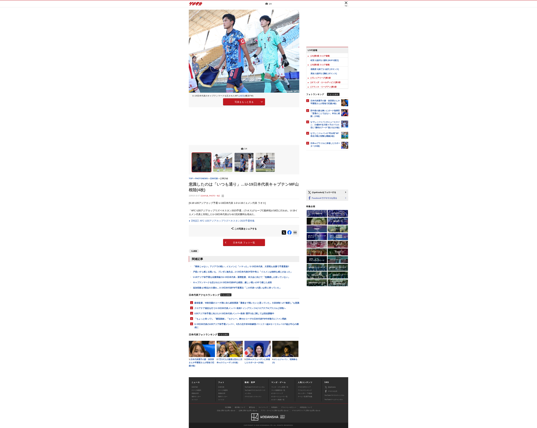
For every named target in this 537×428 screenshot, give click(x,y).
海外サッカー (196, 396)
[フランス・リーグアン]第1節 (324, 87)
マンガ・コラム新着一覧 (279, 387)
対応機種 (228, 407)
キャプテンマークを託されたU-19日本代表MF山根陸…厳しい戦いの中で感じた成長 (232, 282)
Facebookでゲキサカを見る (324, 198)
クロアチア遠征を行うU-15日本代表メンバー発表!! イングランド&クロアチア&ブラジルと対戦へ (240, 308)
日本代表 (195, 387)
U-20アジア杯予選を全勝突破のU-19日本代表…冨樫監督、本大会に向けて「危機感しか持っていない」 (241, 277)
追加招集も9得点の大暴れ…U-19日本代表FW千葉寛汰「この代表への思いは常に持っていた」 (237, 287)
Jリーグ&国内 (196, 390)
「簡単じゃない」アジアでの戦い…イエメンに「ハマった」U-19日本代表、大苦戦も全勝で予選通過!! (241, 266)
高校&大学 (195, 393)
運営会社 (252, 407)
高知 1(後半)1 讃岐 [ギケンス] (324, 73)
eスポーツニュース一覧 (279, 396)
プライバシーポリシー (288, 407)
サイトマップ (263, 407)
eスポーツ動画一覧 (277, 399)
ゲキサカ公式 (332, 391)
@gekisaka (332, 387)
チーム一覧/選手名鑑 (305, 396)
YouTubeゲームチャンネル (333, 399)
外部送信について (306, 407)
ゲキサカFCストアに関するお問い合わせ (306, 410)
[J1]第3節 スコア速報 (320, 56)
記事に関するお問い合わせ (248, 410)
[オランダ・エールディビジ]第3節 (326, 82)
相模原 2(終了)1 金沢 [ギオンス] (325, 69)
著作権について (240, 407)
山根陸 (241, 96)
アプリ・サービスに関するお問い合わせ (274, 410)
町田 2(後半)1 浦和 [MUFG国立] (325, 60)
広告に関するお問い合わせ (226, 410)
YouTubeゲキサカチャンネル (255, 387)
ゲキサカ (196, 4)
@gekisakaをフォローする (323, 192)
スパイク (195, 399)
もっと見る (226, 295)
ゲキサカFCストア (304, 387)
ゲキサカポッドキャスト (253, 396)
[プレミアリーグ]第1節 (321, 78)
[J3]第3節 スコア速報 (320, 65)
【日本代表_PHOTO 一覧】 (210, 196)
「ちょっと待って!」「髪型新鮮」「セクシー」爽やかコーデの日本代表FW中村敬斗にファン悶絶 (240, 319)
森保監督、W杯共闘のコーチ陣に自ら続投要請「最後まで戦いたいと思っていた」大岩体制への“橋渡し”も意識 (246, 303)
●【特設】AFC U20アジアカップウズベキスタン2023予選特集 (222, 220)
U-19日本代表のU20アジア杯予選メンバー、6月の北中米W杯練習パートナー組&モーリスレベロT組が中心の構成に (246, 325)
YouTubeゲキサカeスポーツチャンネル (255, 391)
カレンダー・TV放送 (305, 393)
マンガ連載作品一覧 (278, 390)
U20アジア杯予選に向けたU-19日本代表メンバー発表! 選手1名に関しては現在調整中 (234, 313)
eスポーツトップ (277, 393)
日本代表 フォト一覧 (244, 242)
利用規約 (274, 407)
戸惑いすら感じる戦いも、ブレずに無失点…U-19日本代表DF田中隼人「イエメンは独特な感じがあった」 (243, 272)
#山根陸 (194, 251)
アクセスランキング (305, 390)
